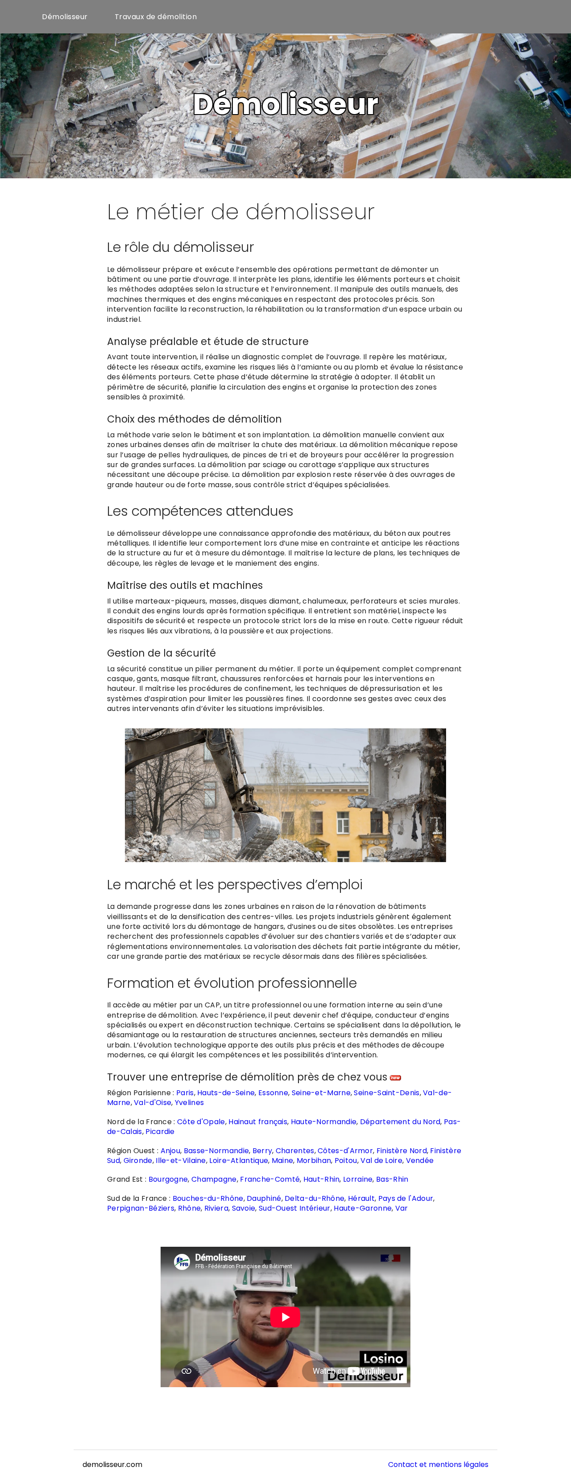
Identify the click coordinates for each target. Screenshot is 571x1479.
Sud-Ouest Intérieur (295, 1208)
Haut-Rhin (321, 1179)
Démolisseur (65, 17)
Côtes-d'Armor (345, 1151)
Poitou (346, 1160)
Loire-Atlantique (238, 1160)
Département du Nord (400, 1122)
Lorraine (357, 1179)
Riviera (216, 1208)
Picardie (159, 1131)
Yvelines (189, 1102)
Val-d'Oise (152, 1102)
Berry (262, 1151)
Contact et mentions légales (438, 1464)
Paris (185, 1093)
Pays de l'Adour (406, 1198)
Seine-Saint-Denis (386, 1093)
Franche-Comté (270, 1179)
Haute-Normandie (324, 1122)
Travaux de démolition (156, 17)
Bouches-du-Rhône (208, 1198)
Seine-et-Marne (321, 1093)
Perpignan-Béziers (140, 1208)
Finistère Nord (402, 1151)
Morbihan (314, 1160)
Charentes (295, 1151)
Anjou (171, 1151)
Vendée (420, 1160)
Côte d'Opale (201, 1122)
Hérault (361, 1198)
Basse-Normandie (216, 1151)
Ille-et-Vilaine (181, 1160)
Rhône (189, 1208)
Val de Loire (381, 1160)
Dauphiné (264, 1198)
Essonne (273, 1093)
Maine (283, 1160)
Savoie (244, 1208)
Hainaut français (257, 1122)
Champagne (214, 1179)
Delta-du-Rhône (314, 1198)
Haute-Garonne (363, 1208)
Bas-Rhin (392, 1179)
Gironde (138, 1160)
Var (401, 1208)
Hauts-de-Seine (226, 1093)
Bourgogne (168, 1179)
